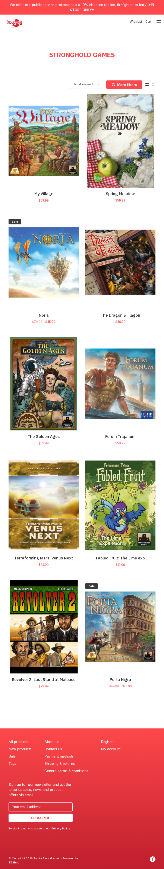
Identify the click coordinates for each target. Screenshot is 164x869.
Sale (12, 756)
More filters (127, 85)
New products (20, 749)
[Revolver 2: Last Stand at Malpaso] (44, 627)
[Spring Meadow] (120, 141)
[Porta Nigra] (120, 627)
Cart (148, 21)
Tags (12, 763)
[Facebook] (152, 860)
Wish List (136, 21)
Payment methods (59, 756)
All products (18, 742)
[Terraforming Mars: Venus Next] (44, 505)
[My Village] (44, 141)
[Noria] (44, 263)
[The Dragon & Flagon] (120, 263)
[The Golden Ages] (44, 384)
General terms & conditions (66, 771)
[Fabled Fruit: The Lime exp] (120, 505)
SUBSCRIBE (40, 818)
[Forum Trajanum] (120, 384)
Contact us (53, 749)
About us (51, 742)
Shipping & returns (59, 763)
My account (110, 749)
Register (107, 742)
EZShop (14, 862)
